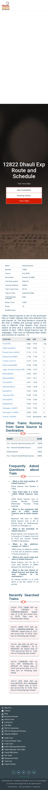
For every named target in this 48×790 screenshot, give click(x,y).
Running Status (24, 195)
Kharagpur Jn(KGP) (10, 408)
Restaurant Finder (10, 758)
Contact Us (8, 722)
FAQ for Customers (11, 728)
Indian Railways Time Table (14, 749)
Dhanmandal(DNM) (10, 365)
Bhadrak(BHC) (8, 374)
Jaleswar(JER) (8, 395)
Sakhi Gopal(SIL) (9, 348)
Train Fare (7, 761)
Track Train (8, 744)
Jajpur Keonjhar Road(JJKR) (14, 370)
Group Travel (8, 719)
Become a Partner (10, 716)
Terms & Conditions (25, 787)
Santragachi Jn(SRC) (11, 412)
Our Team (7, 755)
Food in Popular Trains (12, 741)
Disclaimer (36, 787)
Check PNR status (10, 752)
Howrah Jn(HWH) (9, 417)
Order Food (8, 738)
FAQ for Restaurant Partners (14, 731)
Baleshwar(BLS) (9, 387)
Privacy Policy (12, 787)
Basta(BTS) (7, 391)
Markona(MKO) (8, 378)
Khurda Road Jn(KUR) (11, 352)
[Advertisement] (24, 24)
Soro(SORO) (7, 382)
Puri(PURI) (7, 344)
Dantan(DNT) (8, 400)
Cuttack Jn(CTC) (9, 361)
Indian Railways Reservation (14, 747)
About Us (7, 708)
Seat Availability (24, 190)
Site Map (7, 725)
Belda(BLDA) (8, 404)
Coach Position (9, 764)
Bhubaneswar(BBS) (10, 357)
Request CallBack (10, 734)
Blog (5, 714)
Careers (6, 711)
